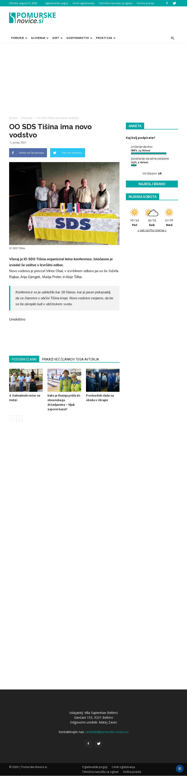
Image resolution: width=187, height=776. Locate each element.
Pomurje (17, 38)
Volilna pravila (145, 3)
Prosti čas (104, 38)
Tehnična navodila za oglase (115, 3)
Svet (55, 38)
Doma (13, 118)
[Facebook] (167, 3)
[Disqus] (64, 494)
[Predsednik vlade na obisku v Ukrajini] (102, 380)
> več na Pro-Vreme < (152, 230)
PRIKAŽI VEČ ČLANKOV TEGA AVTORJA (70, 359)
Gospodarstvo (77, 38)
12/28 (169, 222)
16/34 (134, 222)
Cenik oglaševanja (83, 3)
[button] (172, 38)
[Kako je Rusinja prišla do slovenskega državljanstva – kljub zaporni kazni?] (64, 380)
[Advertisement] (93, 78)
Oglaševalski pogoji (56, 3)
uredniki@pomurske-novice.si (107, 732)
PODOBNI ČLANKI (24, 359)
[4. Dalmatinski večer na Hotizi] (26, 380)
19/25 (152, 222)
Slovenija (38, 38)
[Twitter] (174, 3)
